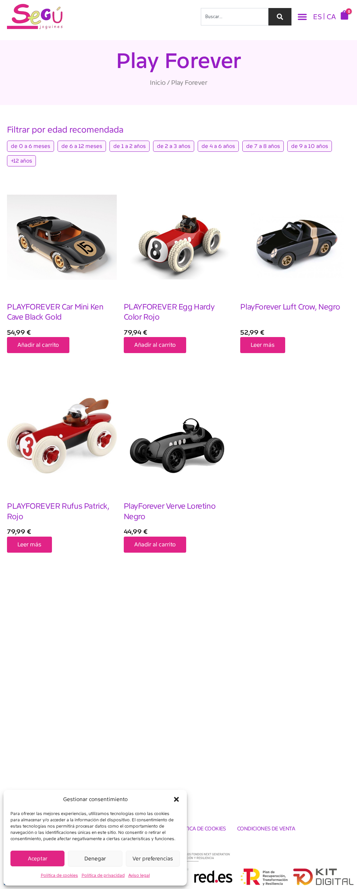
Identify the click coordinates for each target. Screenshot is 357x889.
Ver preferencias (152, 859)
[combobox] (234, 16)
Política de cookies (59, 875)
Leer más (263, 345)
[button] (176, 799)
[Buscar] (279, 16)
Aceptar (37, 859)
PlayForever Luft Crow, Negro (290, 307)
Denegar (95, 859)
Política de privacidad (103, 875)
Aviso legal (139, 875)
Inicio (158, 83)
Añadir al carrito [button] (38, 345)
